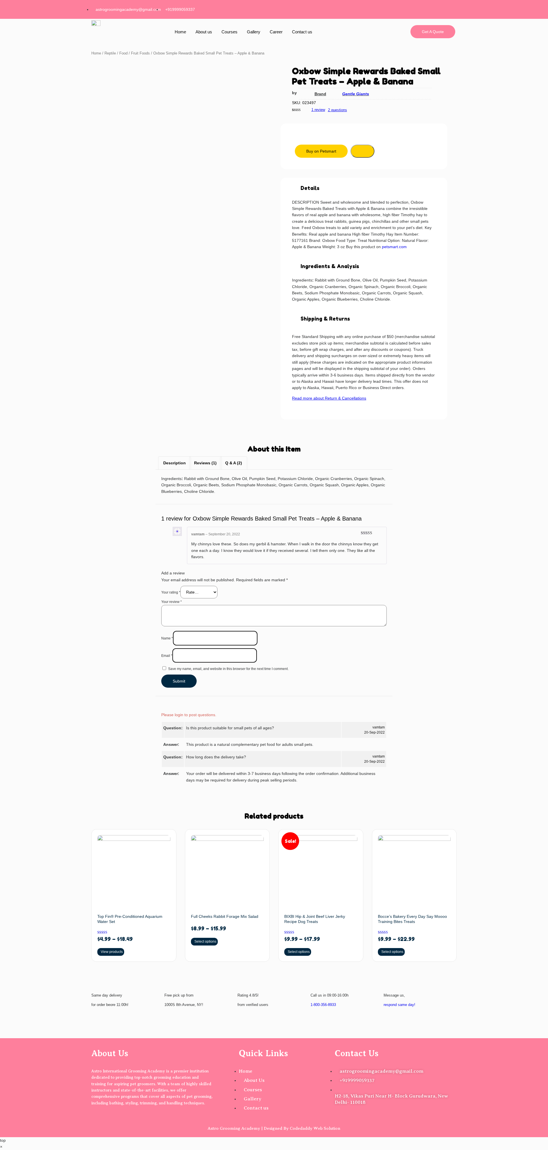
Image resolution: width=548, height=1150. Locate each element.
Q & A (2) (233, 463)
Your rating (170, 592)
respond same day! (399, 1005)
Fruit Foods (140, 53)
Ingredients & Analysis (330, 266)
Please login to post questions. (188, 714)
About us (204, 31)
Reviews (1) (205, 463)
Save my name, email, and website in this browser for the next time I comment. (228, 669)
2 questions (337, 110)
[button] (364, 188)
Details (310, 188)
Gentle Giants (355, 94)
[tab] (174, 463)
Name (167, 638)
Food (123, 53)
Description (174, 463)
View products (112, 952)
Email (166, 656)
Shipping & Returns (325, 318)
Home (180, 31)
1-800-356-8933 (323, 1005)
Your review (171, 602)
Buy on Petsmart (321, 151)
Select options (205, 942)
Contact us (302, 31)
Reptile (110, 53)
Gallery (253, 31)
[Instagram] (411, 8)
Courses (229, 31)
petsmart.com (394, 246)
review (318, 110)
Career (276, 31)
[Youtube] (448, 8)
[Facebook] (393, 8)
